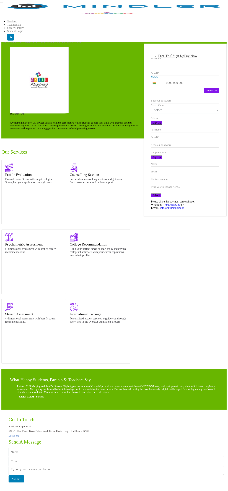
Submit (156, 195)
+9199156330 (172, 204)
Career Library (15, 27)
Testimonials (14, 24)
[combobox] (158, 83)
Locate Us (14, 435)
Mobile (154, 77)
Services (12, 21)
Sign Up (156, 123)
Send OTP (212, 90)
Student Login (15, 31)
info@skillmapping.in (172, 207)
